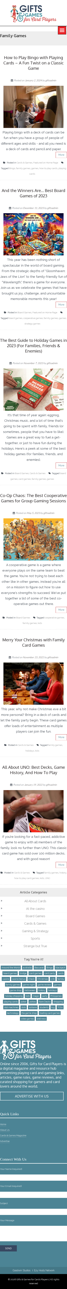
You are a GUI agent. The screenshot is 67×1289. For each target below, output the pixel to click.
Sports (35, 938)
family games (23, 168)
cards (61, 973)
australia (27, 967)
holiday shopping (14, 996)
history (62, 872)
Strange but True (35, 946)
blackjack (60, 967)
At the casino (35, 908)
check (31, 979)
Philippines (56, 996)
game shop (15, 990)
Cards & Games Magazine (13, 1135)
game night (29, 984)
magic (36, 996)
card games (25, 479)
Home (3, 1124)
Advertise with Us (32, 1096)
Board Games (24, 312)
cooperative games (33, 318)
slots (23, 1007)
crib (53, 979)
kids (40, 623)
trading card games (50, 1013)
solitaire (33, 1007)
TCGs (60, 1007)
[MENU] (62, 30)
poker (23, 1001)
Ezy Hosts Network (44, 1270)
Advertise (5, 1141)
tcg (53, 1007)
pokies (32, 1001)
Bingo (12, 168)
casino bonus (18, 979)
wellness (41, 1018)
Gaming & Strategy (35, 931)
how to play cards (48, 168)
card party (49, 973)
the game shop (29, 1013)
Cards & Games (24, 162)
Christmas (42, 979)
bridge (23, 973)
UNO (47, 878)
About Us (4, 1130)
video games (27, 1018)
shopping (58, 1001)
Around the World (11, 967)
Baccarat (39, 967)
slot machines (11, 1007)
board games (15, 318)
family (61, 979)
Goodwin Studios (21, 1270)
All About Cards (35, 901)
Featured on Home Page (45, 162)
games (34, 168)
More (61, 154)
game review (44, 984)
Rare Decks (45, 1001)
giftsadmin (50, 80)
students (44, 1007)
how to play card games (26, 878)
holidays (29, 750)
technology (13, 1013)
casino (6, 979)
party (44, 996)
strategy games (32, 323)
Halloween (29, 990)
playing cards (11, 1001)
